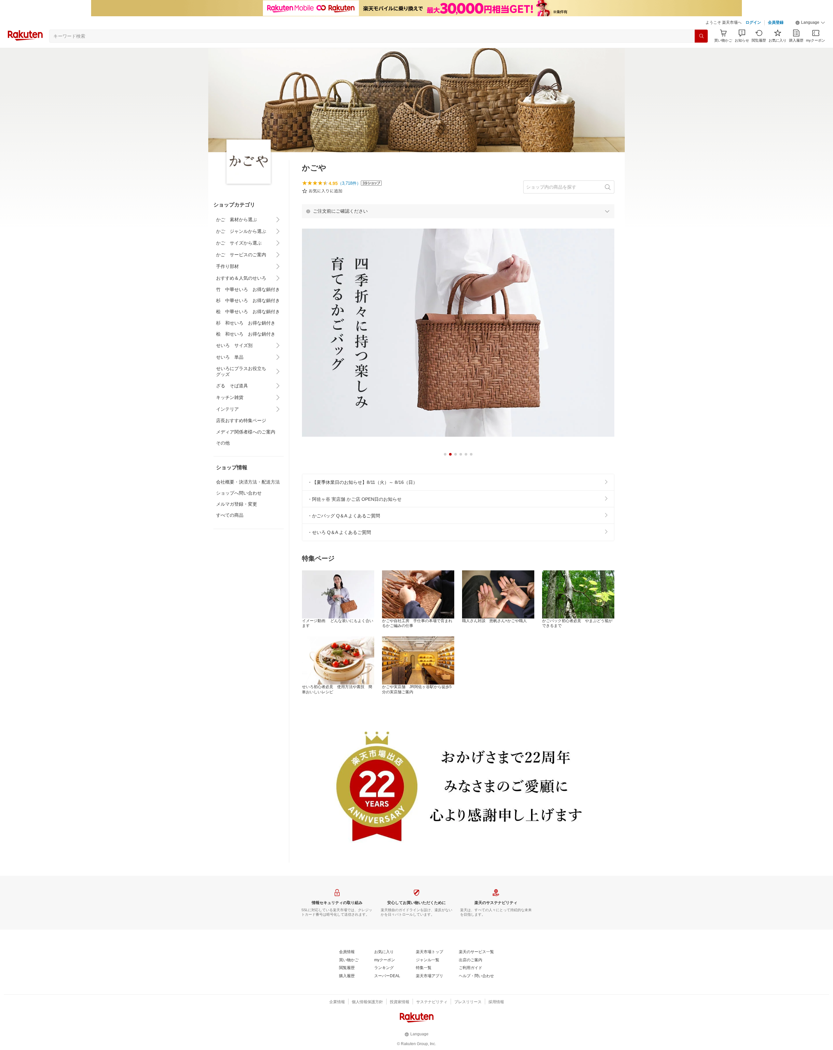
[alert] (458, 211)
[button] (810, 23)
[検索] (701, 36)
